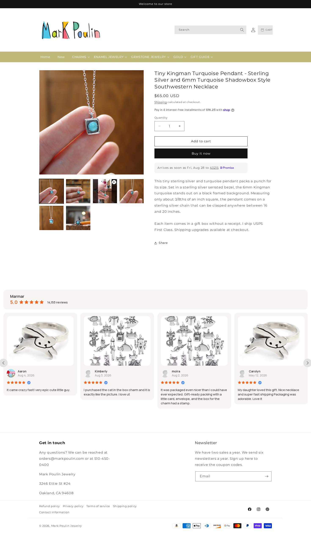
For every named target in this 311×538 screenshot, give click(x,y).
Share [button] (163, 243)
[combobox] (210, 30)
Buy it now (201, 153)
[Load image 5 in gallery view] (78, 218)
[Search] (242, 30)
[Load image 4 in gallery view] (51, 218)
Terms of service (98, 506)
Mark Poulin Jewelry (66, 525)
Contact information (54, 512)
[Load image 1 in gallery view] (51, 191)
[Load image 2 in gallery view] (78, 191)
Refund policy (49, 506)
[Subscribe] (266, 476)
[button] (79, 57)
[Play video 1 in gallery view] (105, 191)
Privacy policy (73, 506)
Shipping (160, 102)
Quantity (160, 117)
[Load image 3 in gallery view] (131, 191)
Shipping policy (125, 506)
